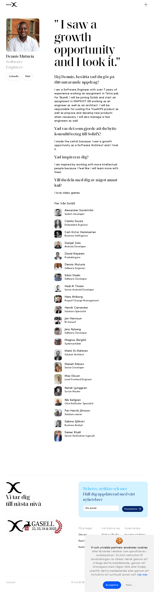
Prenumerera (130, 509)
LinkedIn (14, 76)
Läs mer (142, 575)
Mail (27, 76)
